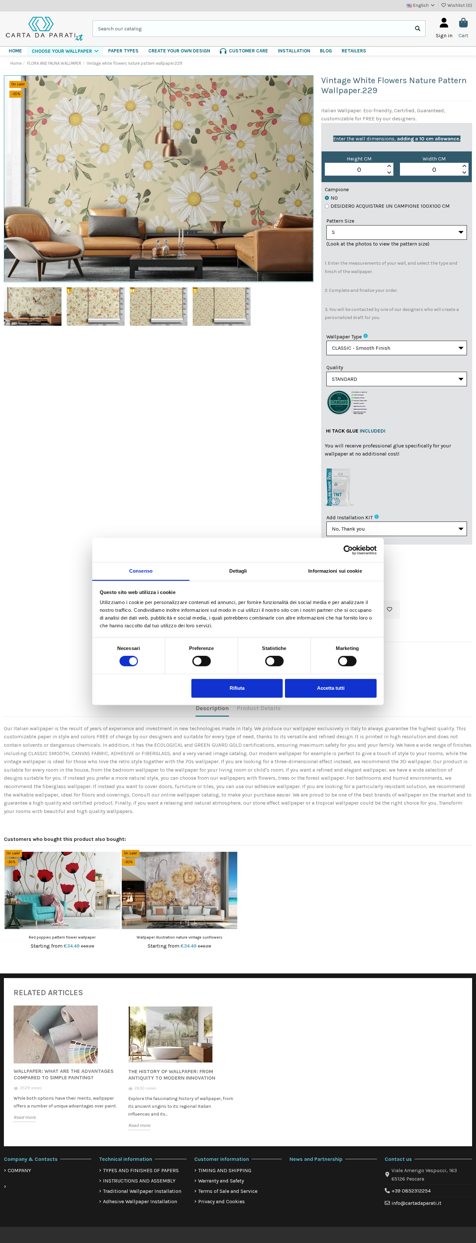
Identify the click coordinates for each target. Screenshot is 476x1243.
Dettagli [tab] (238, 571)
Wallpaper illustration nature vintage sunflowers (179, 937)
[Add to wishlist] (389, 609)
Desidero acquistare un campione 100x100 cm (390, 206)
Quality (334, 367)
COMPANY (19, 1170)
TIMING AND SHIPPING (224, 1170)
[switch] (201, 661)
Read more (25, 1117)
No (334, 198)
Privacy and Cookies (221, 1201)
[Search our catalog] (417, 28)
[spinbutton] (359, 169)
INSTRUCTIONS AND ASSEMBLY (139, 1181)
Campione (337, 189)
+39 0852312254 (411, 1191)
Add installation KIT (349, 517)
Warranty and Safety (221, 1181)
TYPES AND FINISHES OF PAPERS (141, 1170)
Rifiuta (237, 688)
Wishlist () (459, 5)
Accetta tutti (331, 688)
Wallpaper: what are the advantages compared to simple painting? (64, 1074)
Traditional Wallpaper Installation (142, 1191)
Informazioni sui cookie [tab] (335, 571)
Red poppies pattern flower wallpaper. (62, 937)
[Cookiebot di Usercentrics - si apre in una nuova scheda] (348, 550)
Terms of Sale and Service (227, 1191)
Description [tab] (212, 708)
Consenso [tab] (141, 571)
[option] (66, 1069)
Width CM (434, 159)
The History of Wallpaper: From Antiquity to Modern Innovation (171, 1074)
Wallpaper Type (344, 337)
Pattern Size (340, 221)
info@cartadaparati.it (416, 1203)
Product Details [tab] (259, 708)
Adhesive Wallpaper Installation (140, 1201)
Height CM (359, 159)
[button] (65, 51)
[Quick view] (114, 872)
